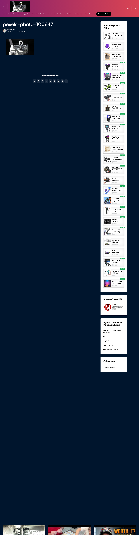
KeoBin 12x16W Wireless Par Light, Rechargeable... (117, 76)
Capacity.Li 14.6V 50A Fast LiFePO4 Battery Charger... (117, 97)
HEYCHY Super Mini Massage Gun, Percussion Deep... (117, 272)
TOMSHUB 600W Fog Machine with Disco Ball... (116, 179)
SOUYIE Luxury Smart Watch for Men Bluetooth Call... (117, 169)
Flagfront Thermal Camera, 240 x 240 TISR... (117, 138)
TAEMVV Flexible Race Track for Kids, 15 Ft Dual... (117, 189)
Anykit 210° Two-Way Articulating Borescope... (116, 128)
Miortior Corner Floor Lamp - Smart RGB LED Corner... (117, 282)
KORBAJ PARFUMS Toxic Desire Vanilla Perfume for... (117, 107)
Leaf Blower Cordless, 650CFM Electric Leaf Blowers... (116, 86)
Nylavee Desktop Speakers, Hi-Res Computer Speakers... (117, 220)
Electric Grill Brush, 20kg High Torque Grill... (116, 231)
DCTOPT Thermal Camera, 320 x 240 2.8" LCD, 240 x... (117, 66)
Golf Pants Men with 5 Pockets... (117, 210)
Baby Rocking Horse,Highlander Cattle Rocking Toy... (117, 148)
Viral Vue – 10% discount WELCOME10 (112, 332)
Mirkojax (11, 29)
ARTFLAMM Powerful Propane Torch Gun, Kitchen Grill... (117, 262)
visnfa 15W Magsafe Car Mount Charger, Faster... (117, 200)
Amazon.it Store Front (111, 349)
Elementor (107, 337)
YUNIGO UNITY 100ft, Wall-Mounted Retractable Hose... (117, 45)
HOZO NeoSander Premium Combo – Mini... (116, 251)
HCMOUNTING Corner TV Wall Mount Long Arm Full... (117, 158)
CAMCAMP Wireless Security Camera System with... (117, 241)
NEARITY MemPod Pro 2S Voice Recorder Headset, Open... (117, 35)
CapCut (106, 341)
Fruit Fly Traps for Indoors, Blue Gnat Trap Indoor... (117, 117)
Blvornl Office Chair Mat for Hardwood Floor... (116, 55)
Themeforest (108, 345)
